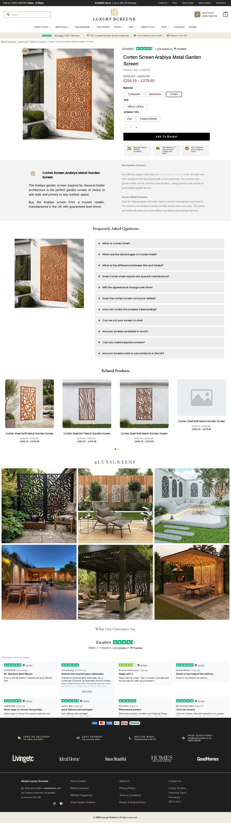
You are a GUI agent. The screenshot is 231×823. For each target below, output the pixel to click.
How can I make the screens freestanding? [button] (129, 309)
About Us (124, 781)
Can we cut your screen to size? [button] (122, 320)
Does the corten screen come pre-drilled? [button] (129, 298)
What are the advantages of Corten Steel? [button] (129, 254)
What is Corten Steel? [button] (116, 243)
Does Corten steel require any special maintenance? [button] (135, 276)
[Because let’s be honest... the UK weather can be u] (115, 582)
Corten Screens (38, 41)
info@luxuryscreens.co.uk (200, 738)
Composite (134, 94)
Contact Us (175, 781)
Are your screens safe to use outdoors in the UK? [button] (133, 353)
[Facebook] (61, 803)
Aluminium (155, 94)
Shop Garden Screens (82, 802)
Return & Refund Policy (132, 802)
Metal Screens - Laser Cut (14, 41)
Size (126, 100)
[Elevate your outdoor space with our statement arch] (191, 505)
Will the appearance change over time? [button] (127, 287)
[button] (42, 27)
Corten (174, 94)
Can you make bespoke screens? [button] (123, 342)
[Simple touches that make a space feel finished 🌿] (115, 505)
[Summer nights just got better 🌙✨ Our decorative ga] (39, 582)
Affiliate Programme (81, 795)
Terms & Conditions (130, 795)
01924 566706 (209, 16)
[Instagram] (54, 803)
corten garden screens (170, 174)
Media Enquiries (79, 788)
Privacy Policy (127, 788)
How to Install (77, 781)
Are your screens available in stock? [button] (125, 331)
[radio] (135, 106)
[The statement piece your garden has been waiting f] (39, 505)
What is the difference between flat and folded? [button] (132, 265)
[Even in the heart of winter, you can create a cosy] (191, 582)
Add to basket (166, 136)
